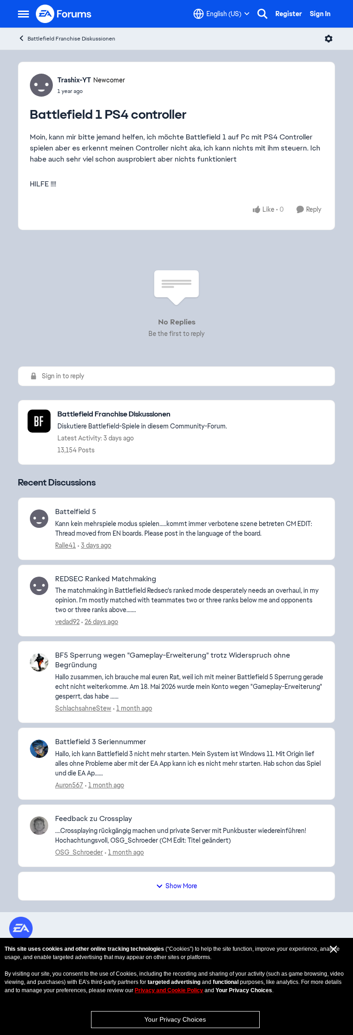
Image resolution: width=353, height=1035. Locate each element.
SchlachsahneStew (83, 708)
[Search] (262, 13)
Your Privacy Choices (175, 1019)
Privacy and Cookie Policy (169, 990)
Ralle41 (65, 545)
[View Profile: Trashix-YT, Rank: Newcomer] (41, 85)
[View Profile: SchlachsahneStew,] (39, 662)
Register (288, 14)
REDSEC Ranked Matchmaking (105, 579)
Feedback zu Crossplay (93, 818)
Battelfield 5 (75, 511)
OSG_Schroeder (79, 852)
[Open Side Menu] (23, 14)
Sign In (320, 14)
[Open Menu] (328, 38)
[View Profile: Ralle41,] (39, 518)
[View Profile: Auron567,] (39, 749)
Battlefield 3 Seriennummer (100, 741)
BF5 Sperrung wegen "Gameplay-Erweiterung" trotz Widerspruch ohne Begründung (172, 660)
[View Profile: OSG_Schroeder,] (39, 825)
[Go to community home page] (64, 14)
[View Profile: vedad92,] (39, 586)
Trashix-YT (74, 80)
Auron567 (69, 785)
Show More (181, 886)
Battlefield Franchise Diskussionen (71, 38)
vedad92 (67, 622)
